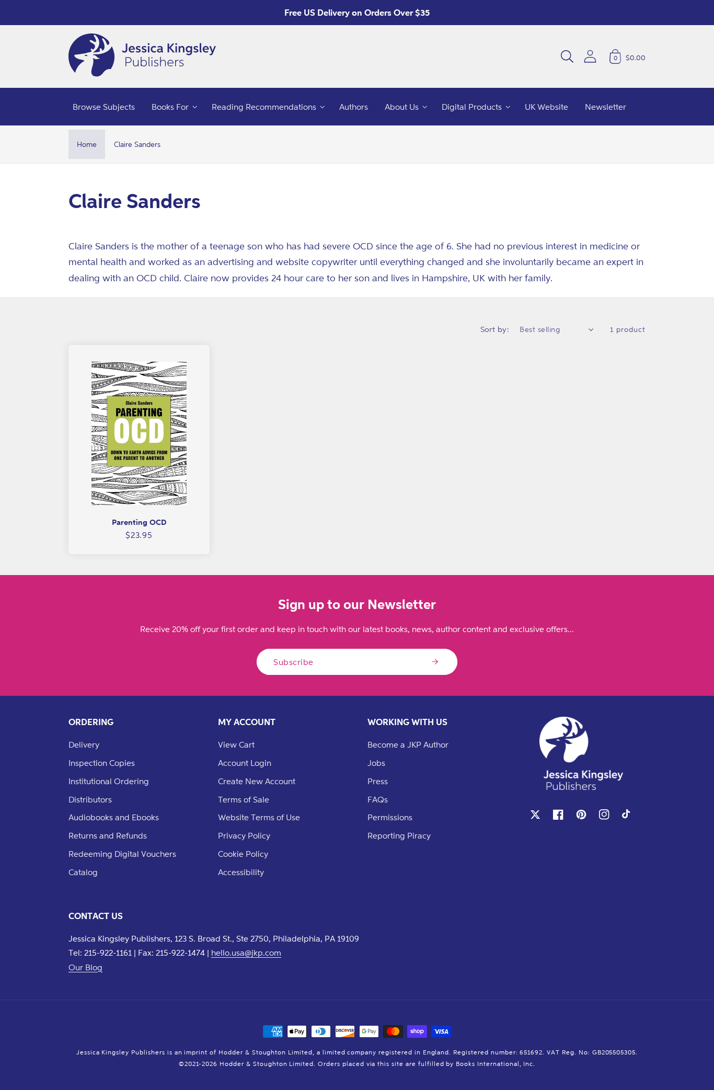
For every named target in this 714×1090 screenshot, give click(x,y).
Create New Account (256, 781)
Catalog (83, 872)
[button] (567, 56)
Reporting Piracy (399, 835)
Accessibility (241, 872)
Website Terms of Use (259, 817)
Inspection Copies (101, 762)
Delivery (83, 744)
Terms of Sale (243, 799)
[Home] (142, 56)
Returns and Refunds (107, 835)
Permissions (389, 817)
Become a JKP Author (407, 744)
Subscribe (293, 662)
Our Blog (85, 967)
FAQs (377, 799)
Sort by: (495, 329)
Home (87, 144)
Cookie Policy (243, 853)
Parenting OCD (139, 522)
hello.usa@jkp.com (246, 952)
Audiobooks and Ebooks (113, 817)
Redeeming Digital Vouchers (122, 853)
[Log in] (590, 56)
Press (377, 781)
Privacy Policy (244, 835)
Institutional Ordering (108, 781)
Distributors (90, 799)
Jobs (376, 762)
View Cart (236, 744)
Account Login (244, 762)
